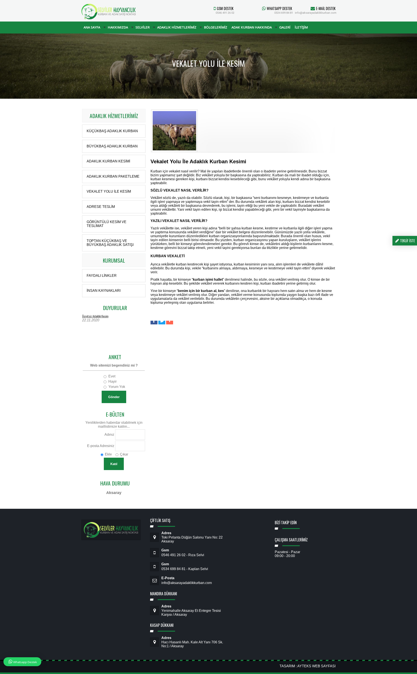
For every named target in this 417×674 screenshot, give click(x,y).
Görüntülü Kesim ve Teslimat (106, 224)
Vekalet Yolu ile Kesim (109, 191)
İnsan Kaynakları (104, 290)
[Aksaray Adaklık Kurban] (108, 18)
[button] (154, 322)
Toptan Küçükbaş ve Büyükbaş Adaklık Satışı (110, 243)
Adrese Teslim (101, 207)
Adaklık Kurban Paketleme (113, 176)
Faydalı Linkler (102, 275)
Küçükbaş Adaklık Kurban (112, 131)
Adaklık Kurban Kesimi (108, 161)
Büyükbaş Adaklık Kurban (112, 146)
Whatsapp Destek (25, 662)
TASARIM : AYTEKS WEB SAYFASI (308, 666)
